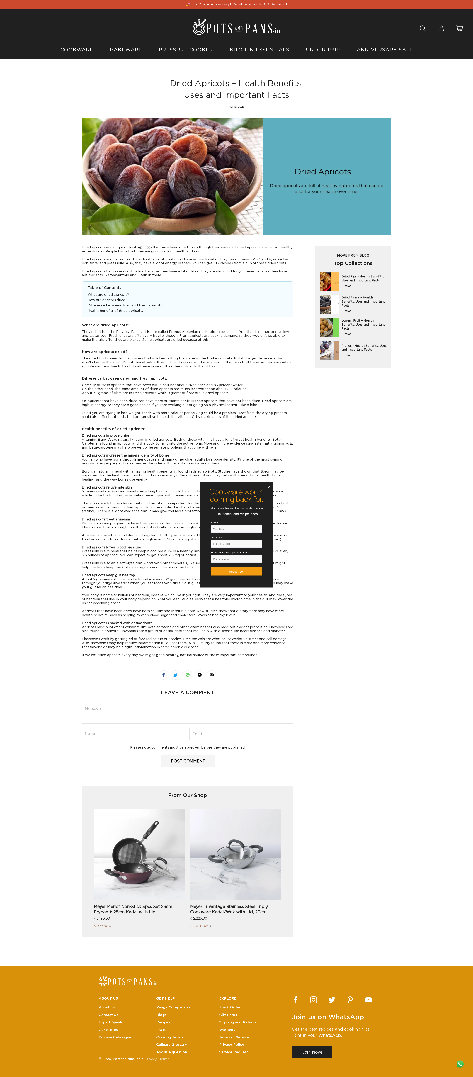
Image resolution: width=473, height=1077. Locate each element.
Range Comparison (173, 1007)
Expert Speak (110, 1022)
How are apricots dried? (107, 300)
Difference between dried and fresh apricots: (125, 305)
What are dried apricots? (108, 294)
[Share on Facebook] (163, 675)
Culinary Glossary (171, 1045)
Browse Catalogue (115, 1037)
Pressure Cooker (186, 49)
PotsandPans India (128, 1059)
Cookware (76, 49)
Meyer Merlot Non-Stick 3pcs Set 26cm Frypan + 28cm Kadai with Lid (133, 909)
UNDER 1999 (323, 49)
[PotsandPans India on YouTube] (368, 999)
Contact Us (108, 1015)
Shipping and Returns (237, 1022)
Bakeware (126, 49)
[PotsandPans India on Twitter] (331, 999)
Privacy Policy (231, 1045)
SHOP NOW (103, 926)
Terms (164, 1059)
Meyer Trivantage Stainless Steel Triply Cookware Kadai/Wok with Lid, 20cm (229, 909)
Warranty (227, 1030)
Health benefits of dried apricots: (115, 311)
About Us (107, 1007)
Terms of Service (234, 1037)
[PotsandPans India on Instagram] (313, 999)
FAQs (161, 1030)
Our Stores (108, 1030)
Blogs (161, 1015)
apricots (145, 247)
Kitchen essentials (259, 49)
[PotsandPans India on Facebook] (295, 999)
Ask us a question (171, 1052)
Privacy (151, 1059)
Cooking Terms (169, 1037)
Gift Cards (228, 1015)
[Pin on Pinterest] (199, 674)
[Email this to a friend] (211, 674)
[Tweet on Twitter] (175, 675)
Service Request (233, 1052)
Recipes (163, 1022)
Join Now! (312, 1052)
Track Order (230, 1007)
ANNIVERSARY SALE (385, 49)
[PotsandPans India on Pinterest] (350, 999)
